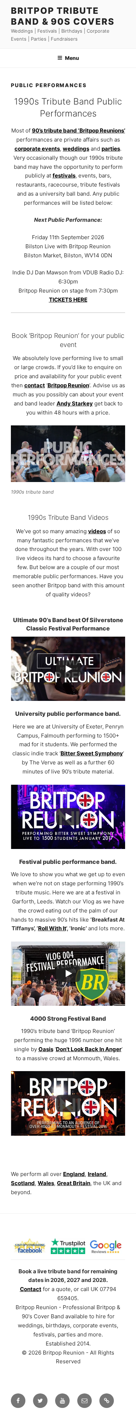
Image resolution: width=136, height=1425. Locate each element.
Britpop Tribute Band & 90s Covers (63, 16)
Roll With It (52, 928)
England (74, 1174)
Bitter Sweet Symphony (92, 753)
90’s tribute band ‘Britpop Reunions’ (78, 130)
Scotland (23, 1183)
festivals (64, 175)
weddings (76, 148)
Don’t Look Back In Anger (88, 1049)
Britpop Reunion (68, 385)
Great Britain (73, 1183)
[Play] (68, 669)
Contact (30, 1289)
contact (34, 385)
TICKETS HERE (68, 299)
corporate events (37, 148)
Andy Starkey (75, 403)
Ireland (97, 1174)
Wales (46, 1183)
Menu (72, 58)
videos (97, 531)
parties (111, 148)
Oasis (45, 1049)
